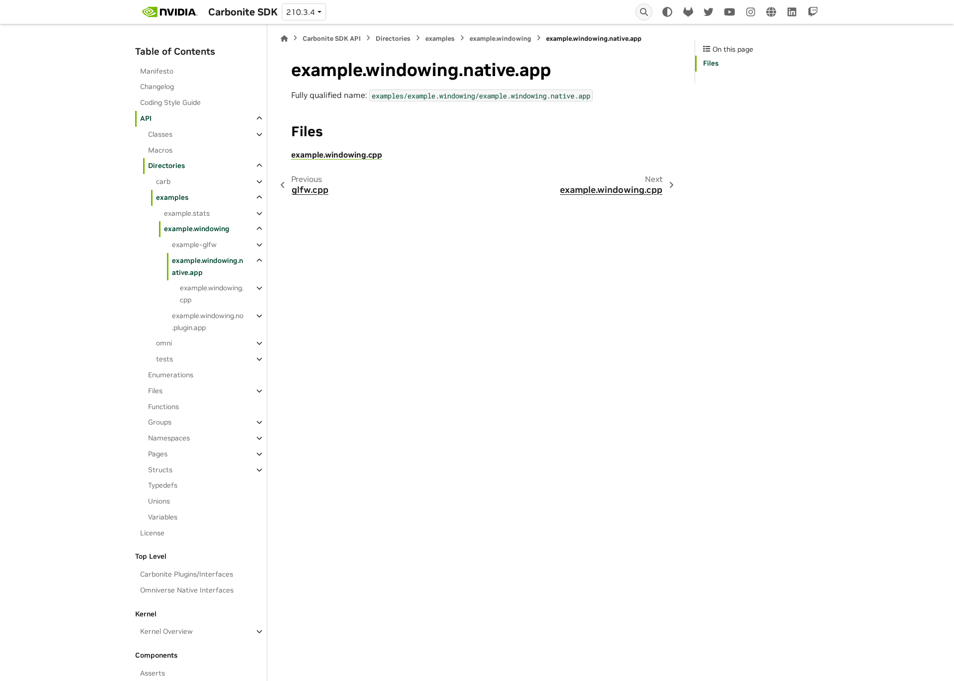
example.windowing (197, 228)
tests (164, 358)
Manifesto (156, 71)
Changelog (157, 86)
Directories (166, 165)
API (146, 118)
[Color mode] (667, 11)
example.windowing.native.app (207, 266)
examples (172, 197)
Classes (160, 134)
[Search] (644, 11)
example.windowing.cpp (211, 293)
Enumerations (170, 374)
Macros (160, 150)
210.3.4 (300, 12)
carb (163, 181)
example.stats (187, 213)
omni (164, 343)
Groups (159, 422)
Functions (163, 406)
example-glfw (194, 244)
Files (155, 390)
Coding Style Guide (170, 102)
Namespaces (169, 437)
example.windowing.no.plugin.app (207, 321)
